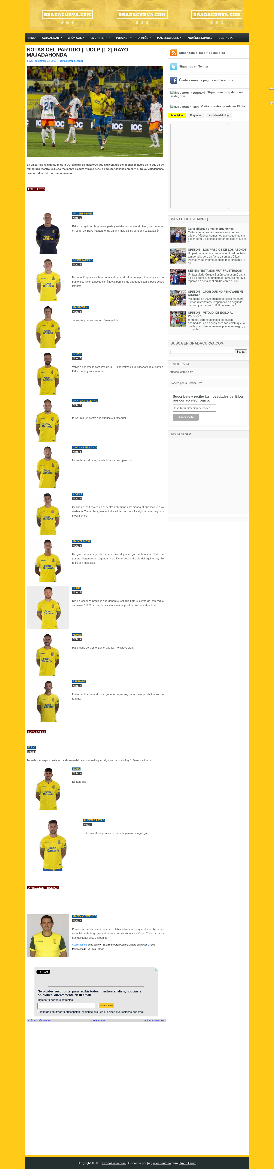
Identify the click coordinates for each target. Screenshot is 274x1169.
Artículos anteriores (154, 1020)
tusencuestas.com (181, 371)
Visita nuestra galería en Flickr (223, 106)
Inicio (32, 37)
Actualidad (52, 37)
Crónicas (76, 37)
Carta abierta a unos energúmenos (211, 228)
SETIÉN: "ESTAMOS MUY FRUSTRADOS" (215, 270)
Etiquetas (196, 115)
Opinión (144, 37)
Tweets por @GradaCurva (186, 383)
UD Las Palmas (96, 949)
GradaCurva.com (114, 1163)
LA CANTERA (100, 37)
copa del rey (94, 944)
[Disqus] (96, 1086)
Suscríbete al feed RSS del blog (202, 52)
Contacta (226, 37)
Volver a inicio (98, 1020)
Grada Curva (187, 1163)
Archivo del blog (219, 115)
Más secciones (169, 37)
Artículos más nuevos (39, 1020)
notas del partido (139, 944)
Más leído (177, 115)
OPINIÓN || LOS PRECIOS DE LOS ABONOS (217, 249)
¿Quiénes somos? (200, 37)
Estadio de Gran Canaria (116, 944)
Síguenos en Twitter (193, 66)
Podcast (124, 37)
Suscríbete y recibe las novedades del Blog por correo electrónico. (208, 398)
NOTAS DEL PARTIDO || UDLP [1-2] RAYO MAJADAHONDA (77, 52)
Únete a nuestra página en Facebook (206, 80)
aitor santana (162, 1163)
